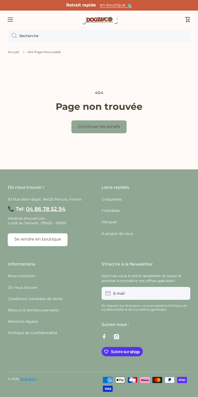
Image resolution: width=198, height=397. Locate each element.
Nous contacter (22, 276)
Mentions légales (23, 321)
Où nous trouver (22, 287)
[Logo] (99, 20)
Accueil (13, 52)
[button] (187, 19)
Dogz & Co (28, 379)
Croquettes (112, 199)
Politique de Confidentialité (32, 332)
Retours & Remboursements (33, 310)
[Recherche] (12, 35)
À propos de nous (117, 233)
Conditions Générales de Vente (35, 298)
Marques (109, 222)
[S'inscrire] (183, 293)
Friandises (111, 210)
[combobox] (99, 35)
